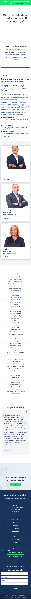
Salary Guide (15, 539)
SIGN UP (15, 588)
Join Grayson (15, 534)
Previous (23, 411)
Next (26, 411)
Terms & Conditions (8, 597)
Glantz (25, 597)
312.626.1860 (16, 511)
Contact (15, 542)
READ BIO (6, 179)
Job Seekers (15, 528)
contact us (15, 484)
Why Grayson (15, 531)
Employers (15, 525)
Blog (15, 536)
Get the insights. (19, 3)
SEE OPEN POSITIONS (15, 556)
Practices (15, 522)
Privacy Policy (16, 597)
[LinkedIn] (14, 514)
